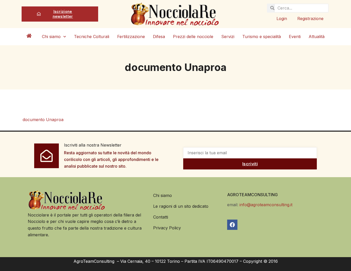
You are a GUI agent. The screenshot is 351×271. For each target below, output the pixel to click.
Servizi (227, 36)
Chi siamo (51, 36)
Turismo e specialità (261, 36)
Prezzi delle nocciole (193, 36)
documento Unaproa (43, 119)
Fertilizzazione (131, 36)
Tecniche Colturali (91, 36)
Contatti (160, 217)
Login (281, 18)
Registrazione (310, 18)
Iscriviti (250, 163)
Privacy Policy (167, 227)
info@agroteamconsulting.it (265, 204)
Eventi (295, 36)
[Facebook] (232, 225)
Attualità (317, 36)
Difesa (159, 36)
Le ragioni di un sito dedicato (180, 206)
